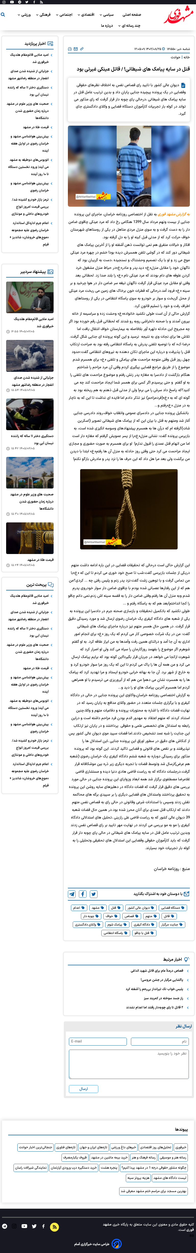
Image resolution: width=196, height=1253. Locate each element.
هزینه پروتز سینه (138, 1178)
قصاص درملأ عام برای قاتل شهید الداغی (157, 971)
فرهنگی (45, 15)
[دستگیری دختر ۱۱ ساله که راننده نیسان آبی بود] (30, 414)
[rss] (41, 2)
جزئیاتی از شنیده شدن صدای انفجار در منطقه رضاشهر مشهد (28, 75)
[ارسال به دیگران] (76, 49)
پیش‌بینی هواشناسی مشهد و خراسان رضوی (29, 187)
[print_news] (70, 49)
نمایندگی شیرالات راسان (31, 1167)
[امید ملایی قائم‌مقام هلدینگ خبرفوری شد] (30, 297)
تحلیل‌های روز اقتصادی (155, 1147)
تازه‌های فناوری (66, 1147)
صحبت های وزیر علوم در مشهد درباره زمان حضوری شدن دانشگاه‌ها (28, 111)
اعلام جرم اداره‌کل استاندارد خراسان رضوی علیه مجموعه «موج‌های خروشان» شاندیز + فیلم (29, 234)
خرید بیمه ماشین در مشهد (109, 1157)
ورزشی (26, 15)
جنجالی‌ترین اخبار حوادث (35, 1147)
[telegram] (72, 894)
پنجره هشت (109, 1167)
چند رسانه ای (131, 26)
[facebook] (83, 894)
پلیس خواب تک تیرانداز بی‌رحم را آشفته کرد (154, 989)
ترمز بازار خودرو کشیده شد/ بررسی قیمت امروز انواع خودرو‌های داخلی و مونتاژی (30, 206)
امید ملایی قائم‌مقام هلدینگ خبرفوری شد (29, 58)
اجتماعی (66, 15)
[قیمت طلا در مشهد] (30, 538)
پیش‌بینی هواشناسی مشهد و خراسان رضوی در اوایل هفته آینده (29, 143)
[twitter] (93, 894)
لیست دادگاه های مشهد (169, 1178)
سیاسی (108, 15)
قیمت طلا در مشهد (36, 127)
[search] (3, 15)
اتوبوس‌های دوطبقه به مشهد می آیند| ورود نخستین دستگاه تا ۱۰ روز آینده (28, 167)
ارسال (83, 1089)
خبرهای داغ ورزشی (123, 1147)
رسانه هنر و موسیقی (173, 1157)
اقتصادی (88, 15)
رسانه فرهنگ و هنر (144, 1157)
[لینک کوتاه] (82, 49)
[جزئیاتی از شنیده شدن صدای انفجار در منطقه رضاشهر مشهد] (30, 356)
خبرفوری (180, 1147)
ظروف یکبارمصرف (75, 1157)
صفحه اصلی (131, 15)
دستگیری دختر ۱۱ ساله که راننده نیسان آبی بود (28, 91)
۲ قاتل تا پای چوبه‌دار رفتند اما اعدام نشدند (154, 1007)
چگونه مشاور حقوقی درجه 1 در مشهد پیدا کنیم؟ (153, 1167)
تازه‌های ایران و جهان (93, 1147)
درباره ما (107, 26)
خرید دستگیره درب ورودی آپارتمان (74, 1167)
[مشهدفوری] (178, 14)
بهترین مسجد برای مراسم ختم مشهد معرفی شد (153, 1191)
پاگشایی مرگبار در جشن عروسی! (162, 980)
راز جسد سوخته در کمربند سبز (163, 998)
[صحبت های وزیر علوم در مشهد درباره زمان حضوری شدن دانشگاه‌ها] (30, 473)
